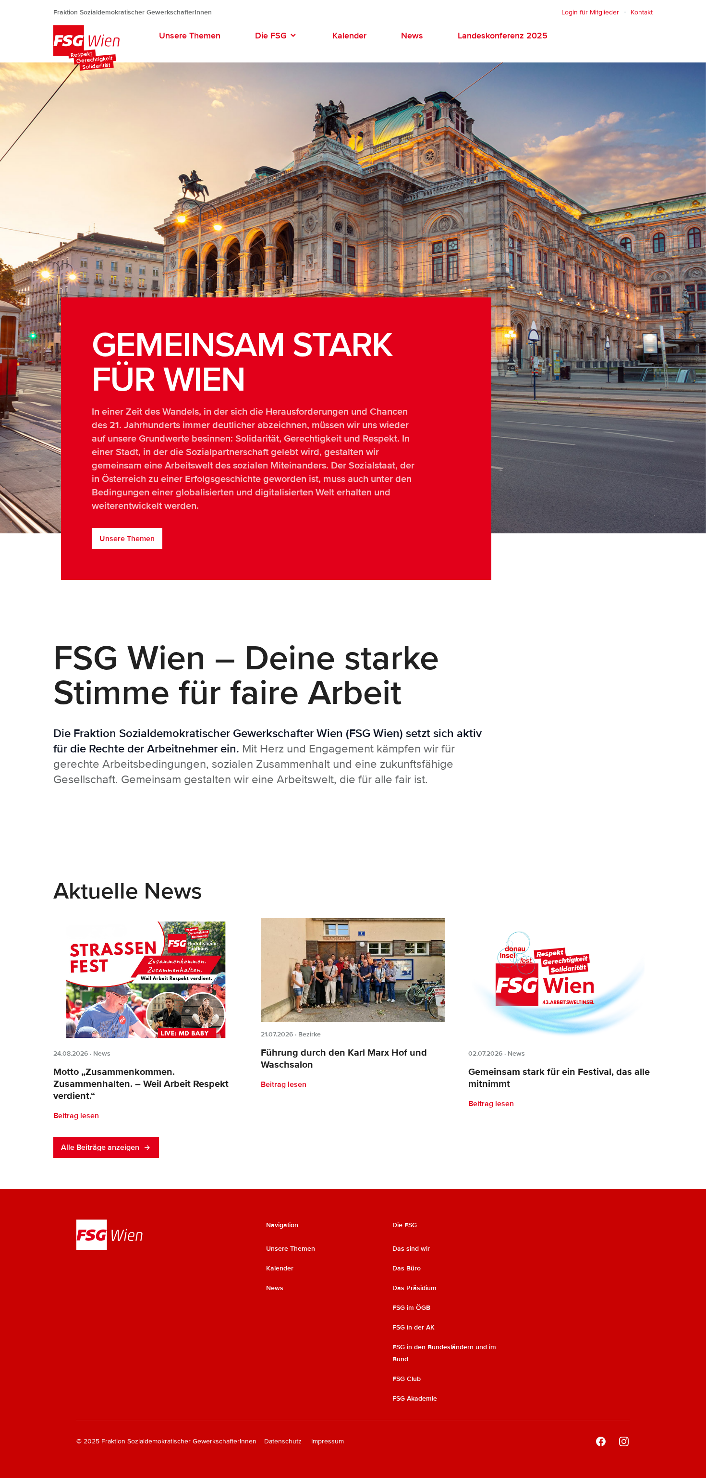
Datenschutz (283, 1441)
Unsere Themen (189, 35)
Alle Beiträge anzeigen (100, 1147)
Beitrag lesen (76, 1116)
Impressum (327, 1441)
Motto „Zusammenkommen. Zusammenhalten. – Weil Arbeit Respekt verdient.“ (141, 1084)
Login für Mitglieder (590, 12)
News (412, 35)
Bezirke (309, 1034)
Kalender (349, 35)
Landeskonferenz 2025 (503, 35)
